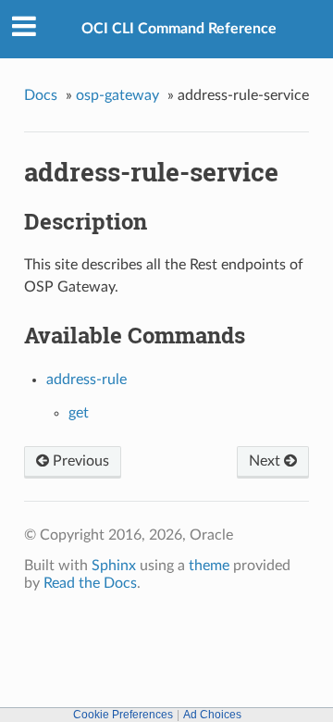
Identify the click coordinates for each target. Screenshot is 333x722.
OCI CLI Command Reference (179, 28)
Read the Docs (90, 583)
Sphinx (114, 565)
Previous (79, 461)
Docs (40, 95)
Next (266, 461)
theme (209, 565)
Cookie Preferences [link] (123, 714)
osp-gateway (117, 95)
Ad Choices (212, 714)
